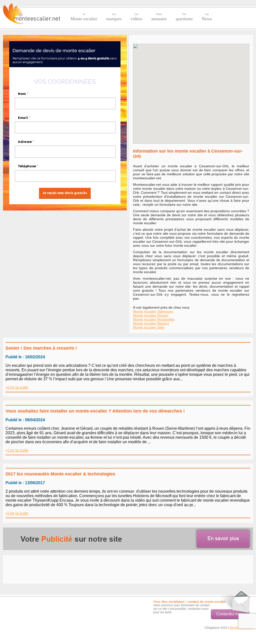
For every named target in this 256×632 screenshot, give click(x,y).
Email (24, 118)
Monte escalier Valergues (153, 311)
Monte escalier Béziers (151, 323)
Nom (23, 94)
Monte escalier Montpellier (154, 319)
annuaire (159, 17)
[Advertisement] (45, 245)
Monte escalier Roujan (150, 315)
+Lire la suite (17, 387)
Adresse (26, 142)
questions (184, 17)
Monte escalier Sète (148, 327)
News (207, 17)
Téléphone (28, 166)
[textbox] (65, 152)
